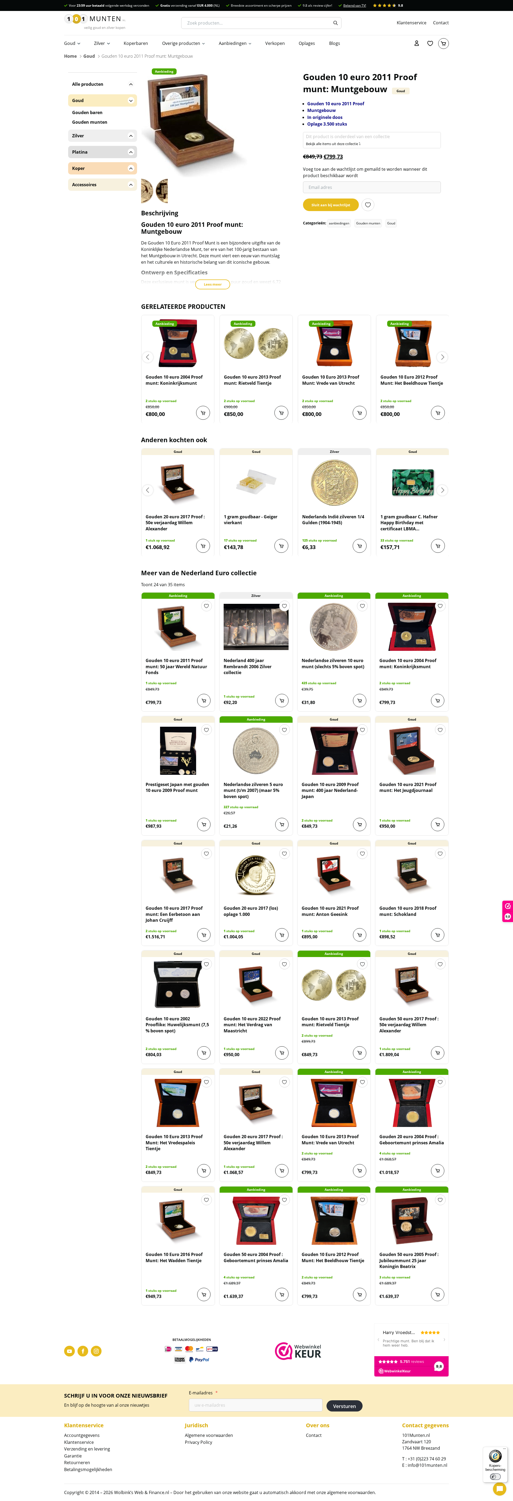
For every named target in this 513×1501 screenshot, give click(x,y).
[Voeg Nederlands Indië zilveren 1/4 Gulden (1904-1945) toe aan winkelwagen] (360, 546)
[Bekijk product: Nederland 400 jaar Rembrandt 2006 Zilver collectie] (256, 627)
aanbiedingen (339, 223)
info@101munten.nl (427, 1465)
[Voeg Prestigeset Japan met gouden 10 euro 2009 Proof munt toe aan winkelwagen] (204, 824)
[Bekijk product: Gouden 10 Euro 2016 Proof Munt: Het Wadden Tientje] (178, 1221)
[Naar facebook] (82, 1351)
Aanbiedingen (233, 43)
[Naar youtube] (69, 1351)
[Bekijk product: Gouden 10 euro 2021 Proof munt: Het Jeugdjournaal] (411, 751)
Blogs (334, 43)
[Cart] (443, 43)
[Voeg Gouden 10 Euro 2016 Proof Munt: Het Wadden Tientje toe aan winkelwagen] (204, 1294)
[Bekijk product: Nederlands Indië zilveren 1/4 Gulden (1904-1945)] (334, 483)
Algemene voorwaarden (209, 1435)
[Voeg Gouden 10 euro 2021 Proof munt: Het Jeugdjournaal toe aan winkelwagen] (437, 824)
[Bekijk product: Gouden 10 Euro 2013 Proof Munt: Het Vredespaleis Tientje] (178, 1103)
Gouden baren (87, 112)
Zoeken (335, 23)
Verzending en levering (87, 1449)
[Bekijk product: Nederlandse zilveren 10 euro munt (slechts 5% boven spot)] (334, 627)
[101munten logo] (95, 23)
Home (70, 56)
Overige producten (181, 43)
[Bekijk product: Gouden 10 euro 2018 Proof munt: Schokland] (411, 874)
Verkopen (275, 43)
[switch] (495, 1476)
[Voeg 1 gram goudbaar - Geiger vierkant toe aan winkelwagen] (281, 546)
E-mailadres (203, 1393)
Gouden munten (368, 223)
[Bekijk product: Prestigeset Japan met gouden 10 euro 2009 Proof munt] (178, 751)
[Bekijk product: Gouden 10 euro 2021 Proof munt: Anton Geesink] (334, 874)
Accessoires (84, 185)
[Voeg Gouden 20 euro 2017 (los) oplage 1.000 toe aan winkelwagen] (282, 935)
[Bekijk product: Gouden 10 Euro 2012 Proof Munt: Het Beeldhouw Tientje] (412, 343)
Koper (78, 168)
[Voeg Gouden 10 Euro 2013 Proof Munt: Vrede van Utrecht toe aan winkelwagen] (360, 413)
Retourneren (77, 1462)
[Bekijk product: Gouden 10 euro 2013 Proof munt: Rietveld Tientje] (256, 343)
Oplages (307, 43)
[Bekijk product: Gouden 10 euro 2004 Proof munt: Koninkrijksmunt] (178, 343)
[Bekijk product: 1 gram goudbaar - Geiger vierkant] (256, 483)
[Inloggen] (416, 43)
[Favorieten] (430, 43)
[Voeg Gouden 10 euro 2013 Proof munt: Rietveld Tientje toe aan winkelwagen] (281, 413)
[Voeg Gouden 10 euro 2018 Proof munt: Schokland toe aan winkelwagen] (437, 935)
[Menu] (504, 1450)
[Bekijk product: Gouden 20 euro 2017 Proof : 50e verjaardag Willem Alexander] (178, 483)
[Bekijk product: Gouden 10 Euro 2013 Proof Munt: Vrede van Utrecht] (334, 343)
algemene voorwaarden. (351, 1492)
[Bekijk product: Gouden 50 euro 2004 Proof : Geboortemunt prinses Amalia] (256, 1221)
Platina (80, 152)
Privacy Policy (198, 1442)
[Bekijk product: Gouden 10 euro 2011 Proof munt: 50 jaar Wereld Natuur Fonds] (178, 627)
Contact (441, 23)
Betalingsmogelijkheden (88, 1469)
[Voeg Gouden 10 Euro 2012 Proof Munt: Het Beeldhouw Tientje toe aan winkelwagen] (438, 413)
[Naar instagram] (96, 1351)
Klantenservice (411, 23)
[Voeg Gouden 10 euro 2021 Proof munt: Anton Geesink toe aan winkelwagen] (359, 935)
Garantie (73, 1456)
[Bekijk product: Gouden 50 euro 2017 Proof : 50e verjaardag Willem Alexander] (411, 985)
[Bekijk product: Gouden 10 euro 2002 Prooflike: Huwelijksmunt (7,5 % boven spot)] (178, 985)
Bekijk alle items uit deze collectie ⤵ (333, 143)
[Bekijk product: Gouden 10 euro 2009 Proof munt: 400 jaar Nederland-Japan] (334, 751)
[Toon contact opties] (499, 1489)
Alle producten (87, 84)
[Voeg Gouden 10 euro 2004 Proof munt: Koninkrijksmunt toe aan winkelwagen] (203, 413)
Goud (69, 43)
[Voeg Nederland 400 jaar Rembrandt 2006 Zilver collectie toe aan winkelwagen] (282, 700)
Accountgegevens (82, 1435)
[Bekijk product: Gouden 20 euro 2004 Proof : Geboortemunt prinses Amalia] (411, 1103)
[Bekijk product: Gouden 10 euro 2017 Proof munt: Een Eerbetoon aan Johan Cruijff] (178, 874)
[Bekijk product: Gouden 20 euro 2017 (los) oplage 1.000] (256, 874)
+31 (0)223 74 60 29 (427, 1459)
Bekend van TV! (354, 5)
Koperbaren (136, 43)
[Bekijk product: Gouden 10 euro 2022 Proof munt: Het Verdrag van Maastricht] (256, 985)
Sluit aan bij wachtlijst (331, 205)
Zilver (99, 43)
